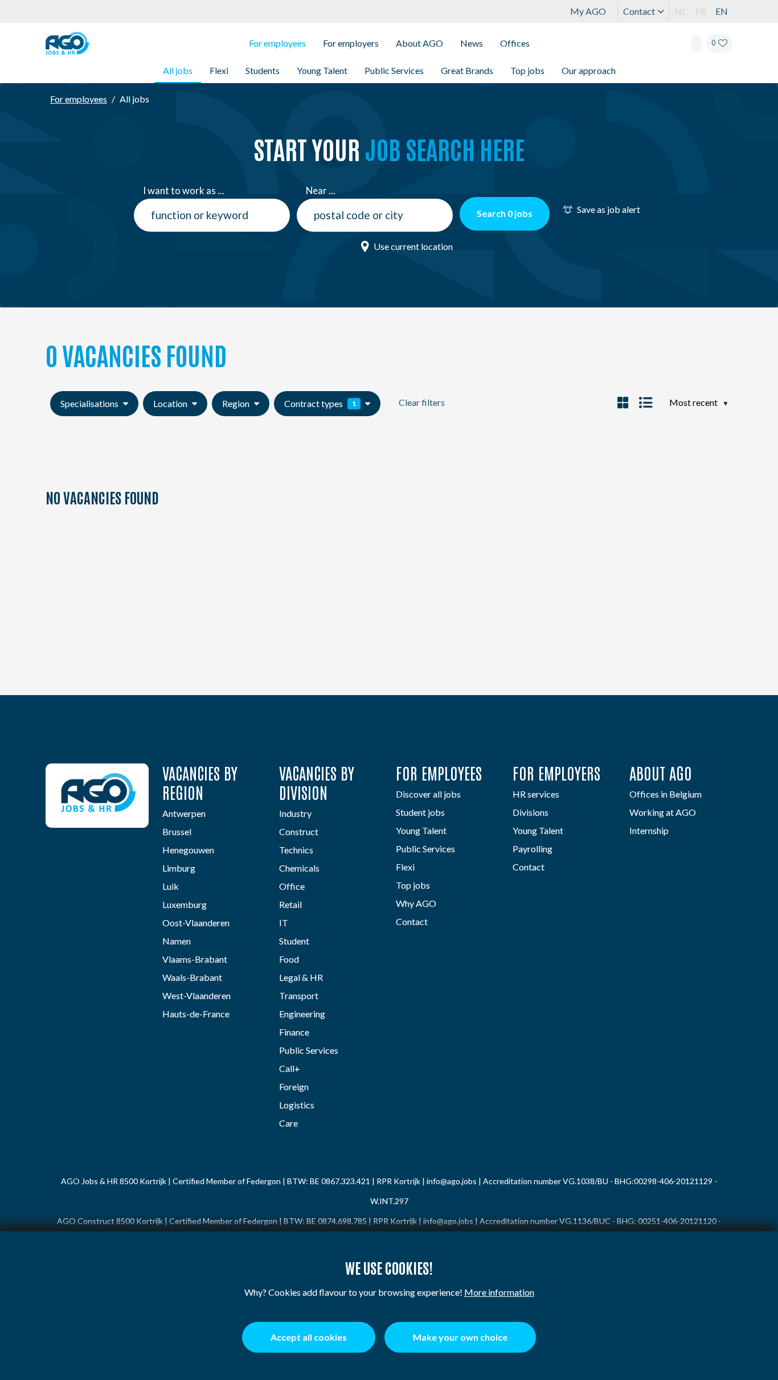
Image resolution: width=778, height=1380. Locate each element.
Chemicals (299, 867)
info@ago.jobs (452, 1181)
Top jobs (527, 70)
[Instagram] (110, 867)
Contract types (320, 403)
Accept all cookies (309, 1337)
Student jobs (420, 812)
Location (170, 403)
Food (289, 959)
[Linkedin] (56, 867)
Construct (298, 831)
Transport (298, 995)
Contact (639, 11)
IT (283, 922)
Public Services (394, 70)
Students (262, 70)
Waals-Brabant (192, 977)
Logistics (296, 1104)
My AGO (588, 11)
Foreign (294, 1086)
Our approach (589, 70)
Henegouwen (188, 849)
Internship (649, 830)
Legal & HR (301, 977)
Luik (170, 886)
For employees (277, 43)
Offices (515, 43)
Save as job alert (608, 209)
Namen (176, 940)
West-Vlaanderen (196, 995)
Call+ (289, 1068)
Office (292, 886)
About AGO (419, 43)
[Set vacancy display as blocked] (622, 402)
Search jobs (505, 213)
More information (499, 1292)
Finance (294, 1031)
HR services (536, 793)
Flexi (219, 70)
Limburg (178, 867)
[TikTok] (138, 867)
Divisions (530, 812)
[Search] (696, 43)
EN (721, 11)
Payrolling (532, 848)
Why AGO (416, 903)
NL (680, 11)
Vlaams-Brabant (194, 959)
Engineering (302, 1013)
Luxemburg (184, 904)
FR (700, 11)
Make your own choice (460, 1337)
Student (294, 940)
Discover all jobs (428, 793)
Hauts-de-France (196, 1013)
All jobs (178, 70)
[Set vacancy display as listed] (644, 402)
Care (288, 1123)
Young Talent (322, 70)
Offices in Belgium (665, 793)
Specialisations (89, 403)
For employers (351, 43)
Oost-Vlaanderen (196, 922)
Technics (296, 849)
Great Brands (467, 70)
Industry (295, 813)
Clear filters (422, 402)
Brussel (176, 831)
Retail (290, 904)
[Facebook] (83, 867)
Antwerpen (184, 813)
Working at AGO (662, 812)
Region (235, 403)
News (471, 43)
